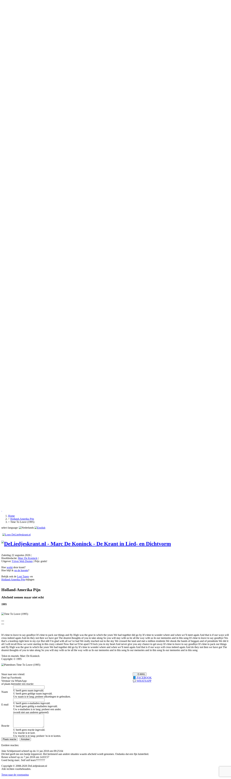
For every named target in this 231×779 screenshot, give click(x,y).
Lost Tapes (23, 576)
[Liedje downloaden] (2, 623)
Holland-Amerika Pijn (13, 579)
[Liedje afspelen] (2, 620)
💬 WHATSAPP (142, 680)
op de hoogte (21, 570)
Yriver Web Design (22, 561)
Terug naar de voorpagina (15, 774)
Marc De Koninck (27, 558)
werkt (10, 567)
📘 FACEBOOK (142, 677)
